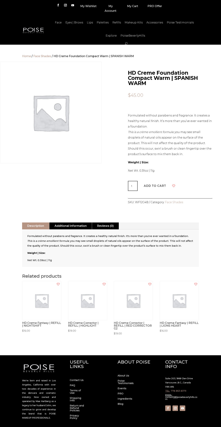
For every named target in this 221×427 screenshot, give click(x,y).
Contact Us (77, 380)
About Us (123, 375)
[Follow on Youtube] (72, 5)
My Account (110, 8)
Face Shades (42, 56)
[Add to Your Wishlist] (173, 186)
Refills (116, 22)
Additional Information (71, 225)
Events (122, 388)
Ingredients (125, 399)
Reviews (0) (105, 225)
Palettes (103, 22)
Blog (120, 404)
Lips (90, 22)
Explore (111, 35)
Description (35, 225)
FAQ (72, 385)
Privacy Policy (74, 417)
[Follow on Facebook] (58, 5)
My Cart (132, 6)
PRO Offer (154, 6)
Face (58, 22)
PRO (120, 393)
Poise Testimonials (180, 22)
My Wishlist (88, 6)
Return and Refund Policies (77, 408)
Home (26, 56)
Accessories (154, 22)
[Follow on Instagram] (65, 5)
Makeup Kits (134, 22)
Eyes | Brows (74, 22)
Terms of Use (75, 391)
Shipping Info (75, 399)
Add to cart (155, 185)
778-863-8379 (178, 391)
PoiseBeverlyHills (133, 35)
